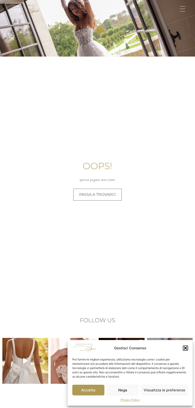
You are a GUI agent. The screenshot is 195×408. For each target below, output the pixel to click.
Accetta (88, 390)
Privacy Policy (130, 400)
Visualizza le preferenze (164, 390)
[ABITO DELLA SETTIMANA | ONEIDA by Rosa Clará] (25, 361)
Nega (122, 390)
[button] (185, 348)
